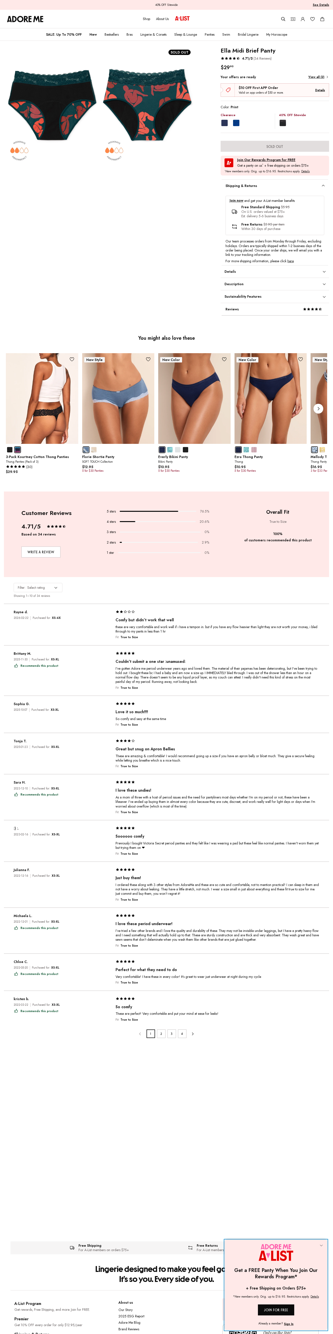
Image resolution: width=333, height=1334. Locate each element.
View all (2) (316, 77)
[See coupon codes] (293, 19)
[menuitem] (64, 34)
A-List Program (27, 1303)
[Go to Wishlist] (312, 19)
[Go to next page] (192, 1033)
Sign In (289, 1324)
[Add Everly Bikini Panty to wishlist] (224, 359)
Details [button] (305, 172)
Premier (21, 1319)
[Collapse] (321, 1246)
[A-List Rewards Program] (182, 19)
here (290, 261)
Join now (236, 200)
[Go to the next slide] (318, 409)
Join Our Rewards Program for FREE (266, 160)
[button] (246, 58)
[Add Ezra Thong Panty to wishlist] (300, 359)
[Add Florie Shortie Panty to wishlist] (148, 359)
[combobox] (38, 587)
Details (320, 90)
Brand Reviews (128, 1329)
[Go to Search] (283, 19)
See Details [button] (321, 5)
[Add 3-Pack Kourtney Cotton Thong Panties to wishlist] (72, 359)
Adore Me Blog (129, 1322)
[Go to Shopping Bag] (322, 19)
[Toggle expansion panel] (323, 186)
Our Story (125, 1309)
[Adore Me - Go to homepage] (25, 19)
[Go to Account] (303, 19)
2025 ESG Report (131, 1316)
